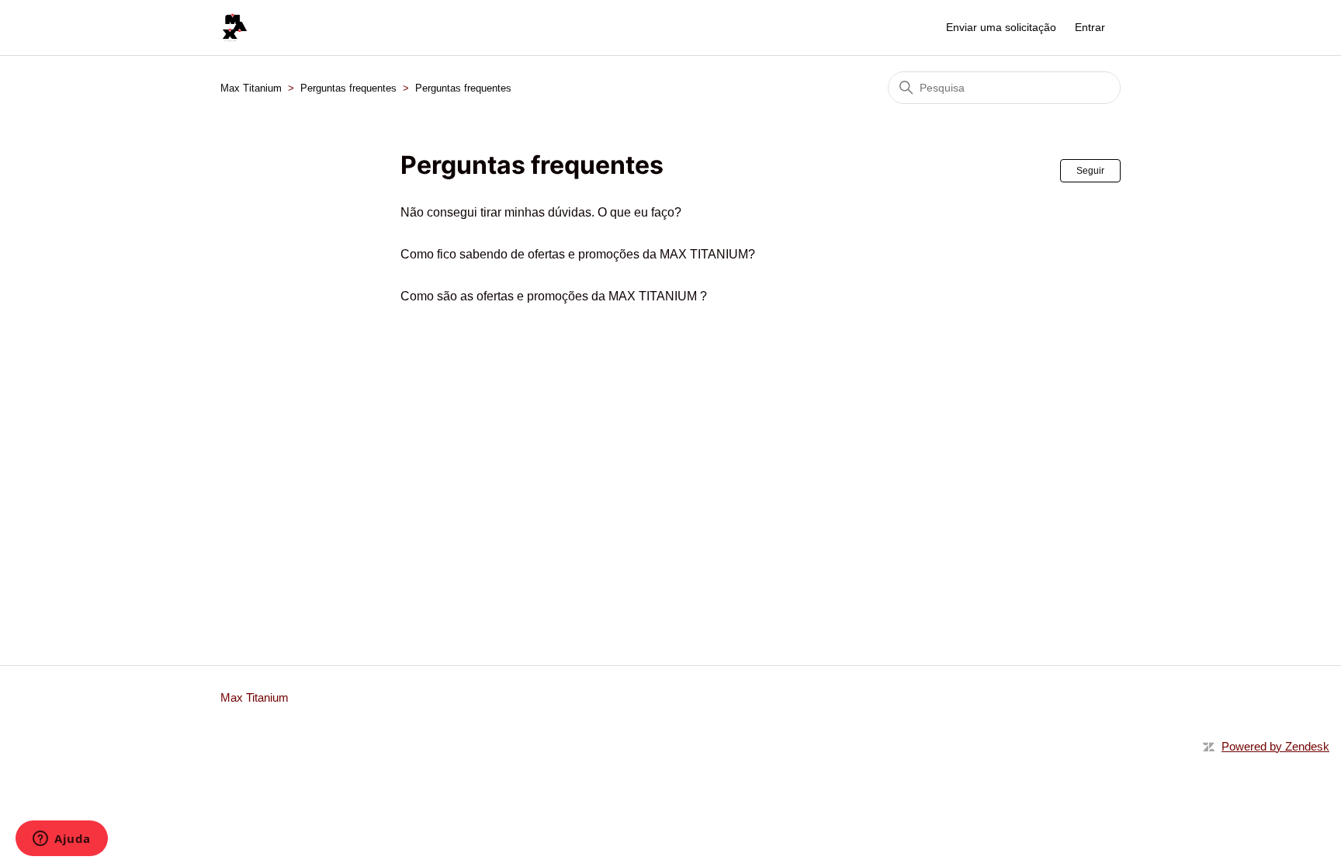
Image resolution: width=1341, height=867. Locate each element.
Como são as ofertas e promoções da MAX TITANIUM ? (553, 296)
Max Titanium (251, 88)
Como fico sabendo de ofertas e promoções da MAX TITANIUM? (577, 254)
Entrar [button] (1090, 27)
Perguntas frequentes (348, 88)
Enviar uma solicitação (1001, 27)
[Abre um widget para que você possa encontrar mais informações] (62, 839)
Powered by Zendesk (1275, 746)
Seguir (1090, 170)
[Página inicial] (234, 27)
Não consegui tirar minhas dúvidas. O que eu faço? (540, 212)
